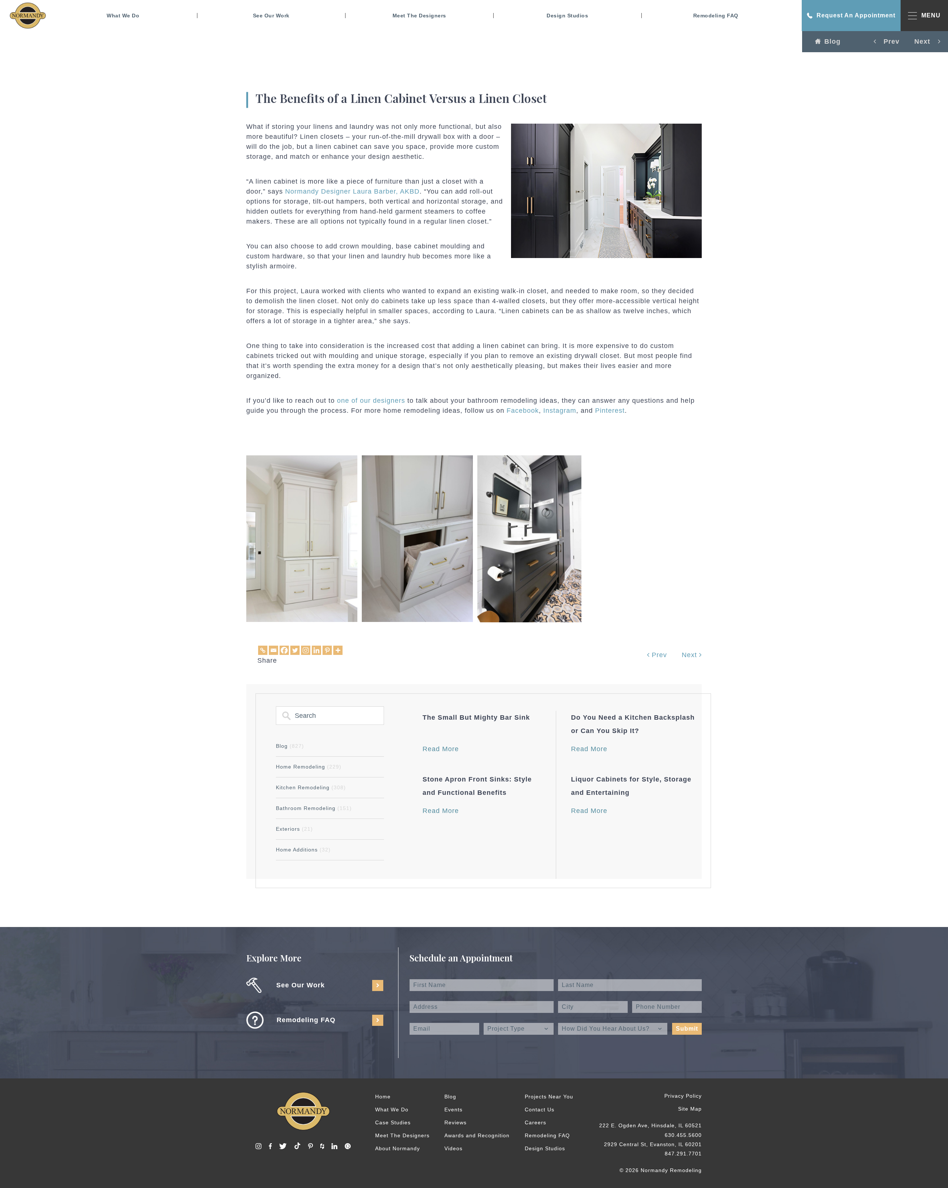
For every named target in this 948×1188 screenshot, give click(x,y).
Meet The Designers (419, 15)
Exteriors (294, 829)
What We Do (123, 15)
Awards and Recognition (477, 1135)
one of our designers (371, 400)
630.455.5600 (683, 1135)
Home (383, 1097)
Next (690, 655)
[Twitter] (295, 650)
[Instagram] (305, 650)
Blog (832, 41)
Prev (658, 655)
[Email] (273, 650)
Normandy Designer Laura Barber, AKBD (352, 191)
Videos (453, 1148)
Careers (535, 1122)
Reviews (455, 1122)
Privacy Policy (683, 1096)
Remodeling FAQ (715, 15)
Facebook (523, 410)
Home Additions (303, 850)
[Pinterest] (327, 650)
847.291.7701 (683, 1154)
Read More (441, 749)
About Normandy (397, 1148)
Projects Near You (549, 1097)
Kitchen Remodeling (311, 787)
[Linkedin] (316, 650)
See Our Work (271, 15)
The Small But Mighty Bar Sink (476, 717)
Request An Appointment (856, 15)
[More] (338, 650)
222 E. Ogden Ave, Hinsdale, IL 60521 (650, 1125)
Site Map (690, 1109)
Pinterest (610, 410)
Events (453, 1109)
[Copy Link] (262, 650)
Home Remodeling (308, 767)
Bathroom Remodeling (314, 808)
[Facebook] (284, 650)
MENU (931, 15)
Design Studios (567, 15)
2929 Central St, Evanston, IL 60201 (653, 1144)
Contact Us (539, 1109)
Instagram (559, 410)
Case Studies (393, 1122)
